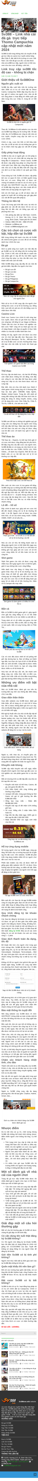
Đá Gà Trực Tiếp (7, 1449)
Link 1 (3, 76)
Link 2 (9, 76)
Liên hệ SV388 (6, 1442)
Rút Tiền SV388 (7, 1430)
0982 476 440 (13, 1462)
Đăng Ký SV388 (7, 1425)
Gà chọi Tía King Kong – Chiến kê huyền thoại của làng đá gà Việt (22, 1385)
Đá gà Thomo (6, 1447)
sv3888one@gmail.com (12, 1465)
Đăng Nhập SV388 (8, 1433)
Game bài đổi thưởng (9, 1451)
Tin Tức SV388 (6, 1444)
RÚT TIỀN (24, 13)
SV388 (35, 1472)
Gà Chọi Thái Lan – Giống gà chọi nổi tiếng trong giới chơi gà (21, 1352)
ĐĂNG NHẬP (15, 13)
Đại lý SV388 (6, 1439)
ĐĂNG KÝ (5, 13)
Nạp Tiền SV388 (7, 1428)
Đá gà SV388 (6, 1423)
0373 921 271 (24, 1462)
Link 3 (15, 76)
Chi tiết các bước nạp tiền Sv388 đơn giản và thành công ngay (21, 1344)
